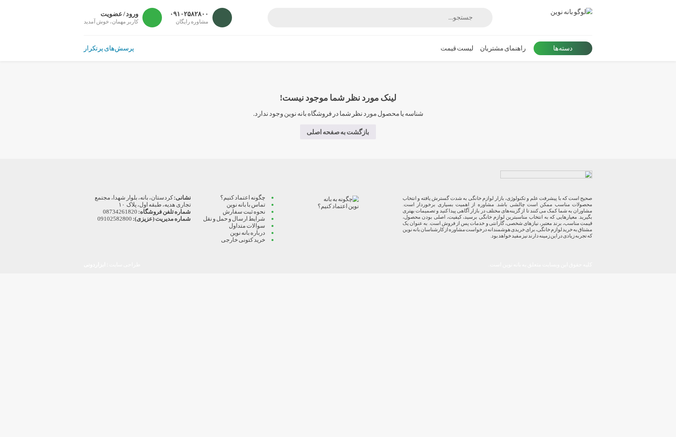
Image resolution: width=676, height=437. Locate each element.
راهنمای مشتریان (503, 48)
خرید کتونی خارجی (243, 239)
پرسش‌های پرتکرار (109, 48)
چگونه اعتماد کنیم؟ (242, 197)
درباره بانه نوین (247, 232)
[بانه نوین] (546, 17)
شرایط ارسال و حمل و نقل (234, 218)
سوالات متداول (247, 225)
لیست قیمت (456, 48)
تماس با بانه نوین (246, 204)
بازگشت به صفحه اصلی (338, 132)
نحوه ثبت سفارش (244, 211)
